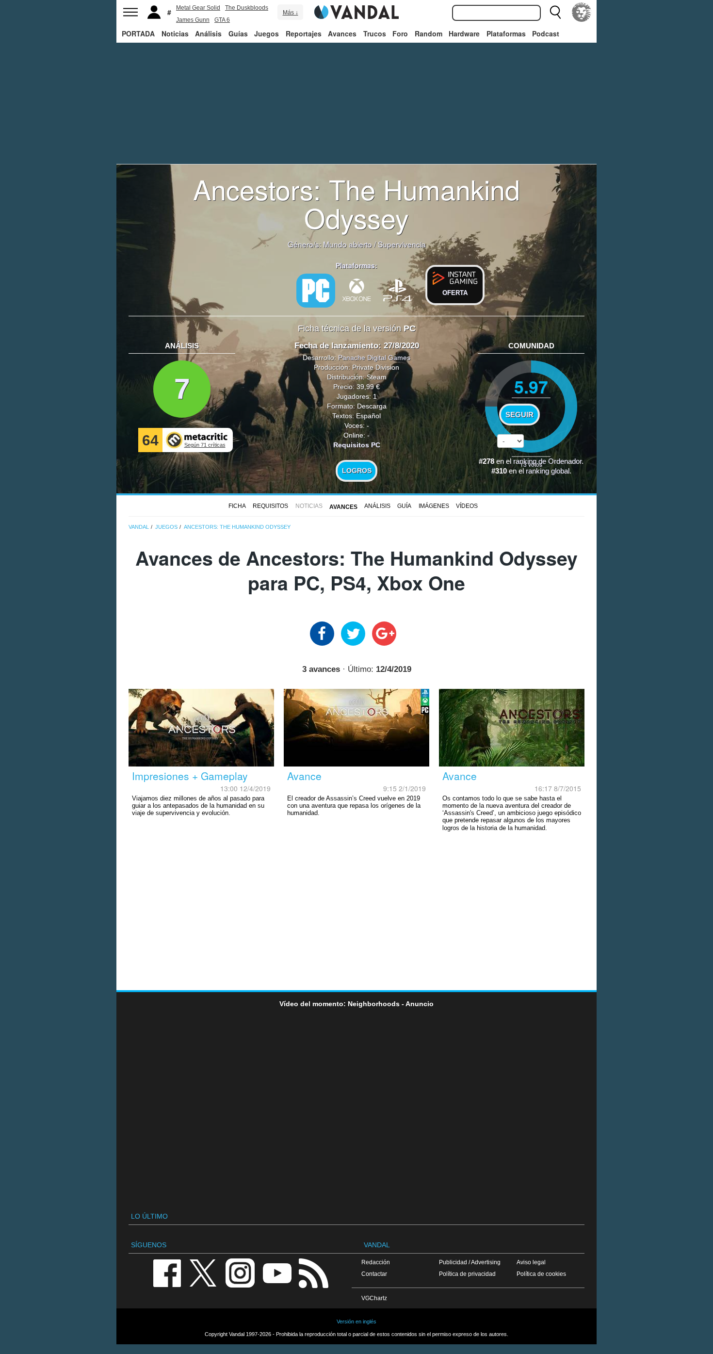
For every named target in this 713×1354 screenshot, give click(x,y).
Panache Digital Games (374, 357)
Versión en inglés (356, 1321)
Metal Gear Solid (198, 7)
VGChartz (374, 1298)
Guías (238, 33)
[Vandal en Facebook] (166, 1272)
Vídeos (467, 506)
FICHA (237, 506)
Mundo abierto (347, 244)
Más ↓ (290, 12)
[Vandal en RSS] (313, 1272)
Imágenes (434, 506)
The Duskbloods (246, 7)
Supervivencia (402, 244)
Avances (342, 33)
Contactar (374, 1274)
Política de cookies (541, 1274)
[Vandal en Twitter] (203, 1272)
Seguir (519, 415)
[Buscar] (555, 12)
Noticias (175, 33)
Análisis (208, 33)
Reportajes (304, 33)
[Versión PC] (315, 291)
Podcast (545, 33)
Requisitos (270, 506)
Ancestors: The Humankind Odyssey (356, 203)
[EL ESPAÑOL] (581, 12)
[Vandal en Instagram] (240, 1272)
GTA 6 (222, 19)
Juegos (266, 33)
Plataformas (506, 33)
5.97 (531, 386)
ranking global (547, 471)
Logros (357, 470)
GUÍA (404, 506)
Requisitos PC (356, 445)
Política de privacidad (467, 1274)
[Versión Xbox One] (356, 289)
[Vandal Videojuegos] (356, 11)
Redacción (375, 1262)
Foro (400, 33)
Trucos (374, 33)
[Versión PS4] (397, 289)
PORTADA (138, 33)
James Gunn (193, 19)
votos (531, 464)
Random (428, 33)
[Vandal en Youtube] (276, 1272)
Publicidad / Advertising (470, 1262)
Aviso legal (531, 1262)
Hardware (464, 33)
